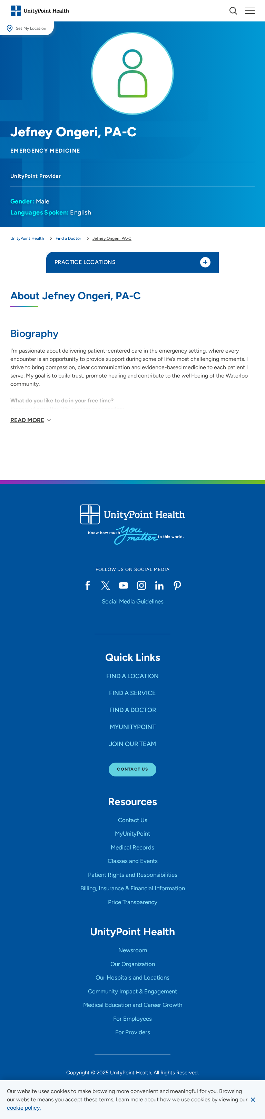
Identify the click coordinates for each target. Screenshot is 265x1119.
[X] (105, 585)
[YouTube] (123, 585)
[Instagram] (141, 585)
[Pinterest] (177, 585)
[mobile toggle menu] (233, 11)
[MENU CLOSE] (250, 11)
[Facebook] (87, 585)
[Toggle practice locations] (205, 262)
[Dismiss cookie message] (253, 1099)
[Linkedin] (159, 585)
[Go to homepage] (39, 11)
